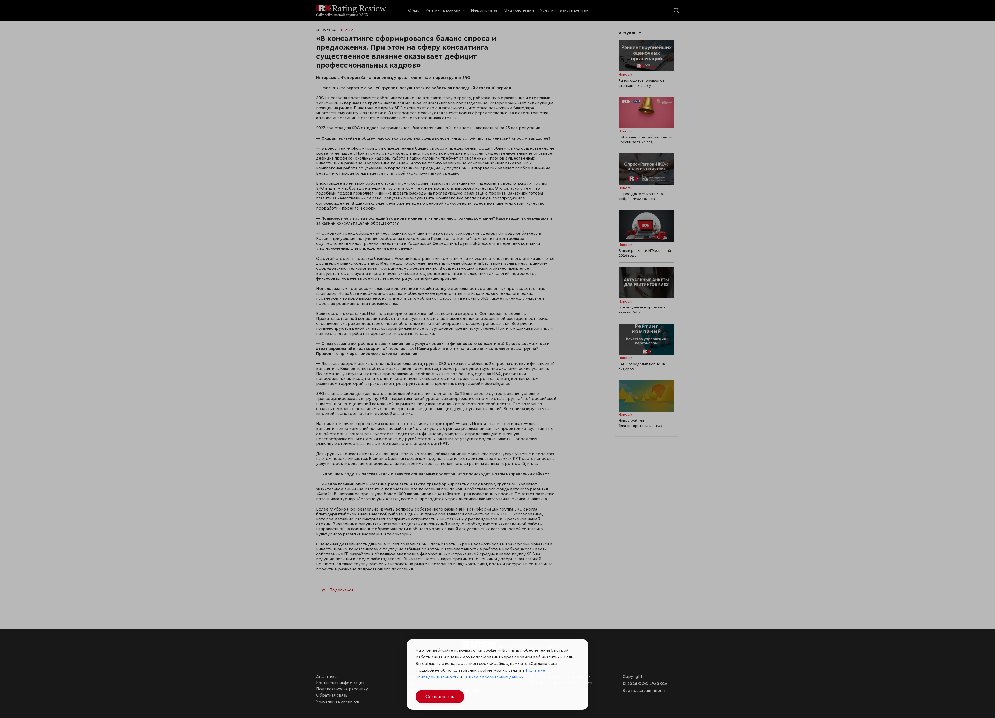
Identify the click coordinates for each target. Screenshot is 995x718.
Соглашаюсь (439, 696)
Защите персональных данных (493, 677)
